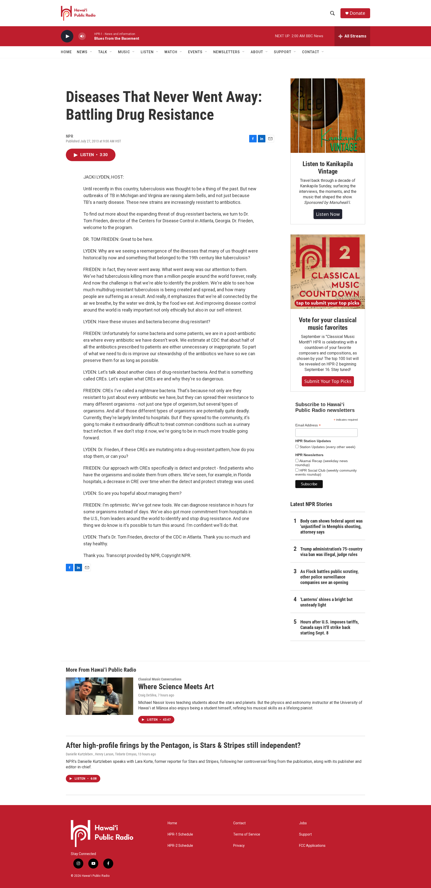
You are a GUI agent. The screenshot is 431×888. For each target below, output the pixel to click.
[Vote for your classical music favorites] (328, 272)
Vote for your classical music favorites (327, 323)
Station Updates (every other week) (327, 447)
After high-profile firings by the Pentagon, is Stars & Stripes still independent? (183, 745)
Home (66, 52)
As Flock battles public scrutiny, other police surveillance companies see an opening (329, 577)
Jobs (303, 823)
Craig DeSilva (147, 695)
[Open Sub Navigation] (91, 52)
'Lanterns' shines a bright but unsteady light (326, 602)
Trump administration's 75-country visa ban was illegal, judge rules (331, 551)
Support (305, 834)
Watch (170, 52)
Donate (357, 13)
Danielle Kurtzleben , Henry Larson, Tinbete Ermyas (101, 754)
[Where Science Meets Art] (99, 696)
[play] (67, 36)
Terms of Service (246, 834)
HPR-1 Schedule (180, 834)
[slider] (90, 36)
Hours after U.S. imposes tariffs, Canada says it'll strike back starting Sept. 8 (329, 627)
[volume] (82, 36)
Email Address (308, 425)
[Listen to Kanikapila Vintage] (328, 115)
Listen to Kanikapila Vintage (328, 167)
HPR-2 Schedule (180, 846)
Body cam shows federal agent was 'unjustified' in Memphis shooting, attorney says (331, 526)
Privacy (239, 846)
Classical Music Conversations (159, 679)
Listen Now (328, 214)
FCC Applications (312, 846)
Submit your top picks (327, 381)
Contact (239, 823)
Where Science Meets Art (176, 686)
